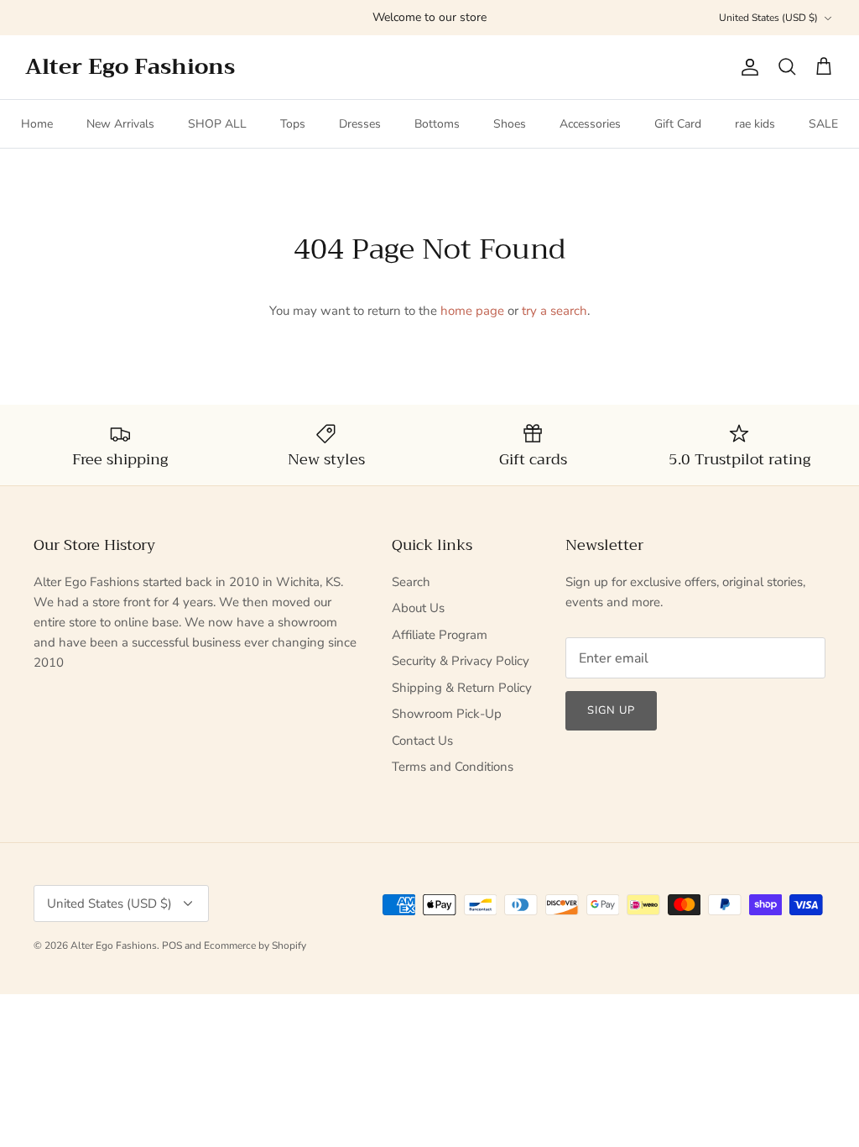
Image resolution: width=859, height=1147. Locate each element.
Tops (292, 124)
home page (472, 310)
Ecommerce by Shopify (255, 945)
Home (37, 124)
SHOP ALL (217, 124)
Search (411, 582)
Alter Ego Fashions (113, 945)
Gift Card (677, 124)
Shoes (509, 124)
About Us (418, 608)
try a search (554, 310)
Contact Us (422, 740)
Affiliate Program (439, 634)
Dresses (360, 124)
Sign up (611, 710)
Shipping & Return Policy (462, 687)
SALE (823, 124)
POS (172, 945)
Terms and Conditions (452, 766)
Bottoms (437, 124)
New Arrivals (120, 124)
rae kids (755, 124)
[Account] (746, 67)
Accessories (590, 124)
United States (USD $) (768, 17)
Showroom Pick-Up (447, 713)
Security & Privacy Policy (460, 660)
